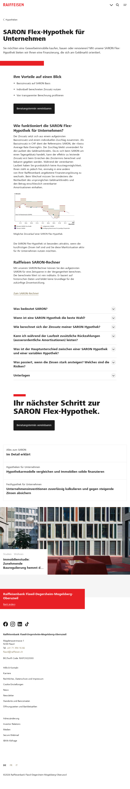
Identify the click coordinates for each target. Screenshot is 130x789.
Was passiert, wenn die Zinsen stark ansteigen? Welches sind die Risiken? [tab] (61, 364)
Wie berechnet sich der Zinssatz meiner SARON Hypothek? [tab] (56, 327)
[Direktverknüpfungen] (111, 5)
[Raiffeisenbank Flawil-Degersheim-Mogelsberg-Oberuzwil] (13, 5)
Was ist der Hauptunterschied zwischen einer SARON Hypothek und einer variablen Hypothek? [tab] (60, 351)
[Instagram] (12, 624)
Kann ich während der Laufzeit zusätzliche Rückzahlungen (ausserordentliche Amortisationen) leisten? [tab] (57, 338)
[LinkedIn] (19, 624)
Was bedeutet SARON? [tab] (30, 309)
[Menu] (125, 5)
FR (11, 765)
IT (16, 765)
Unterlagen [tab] (21, 375)
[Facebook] (5, 624)
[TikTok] (27, 624)
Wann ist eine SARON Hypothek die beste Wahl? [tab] (49, 318)
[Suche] (117, 5)
